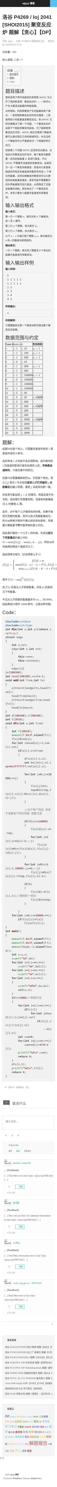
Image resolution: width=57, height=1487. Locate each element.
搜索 (42, 1427)
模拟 (27, 1437)
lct (26, 1417)
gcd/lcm (13, 1417)
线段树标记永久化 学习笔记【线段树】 (24, 1388)
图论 (36, 1421)
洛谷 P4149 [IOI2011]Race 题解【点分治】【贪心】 (29, 1357)
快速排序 (27, 1427)
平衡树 (21, 1427)
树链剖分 (11, 1437)
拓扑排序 (36, 1427)
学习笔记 (11, 1426)
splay (30, 1417)
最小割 (11, 1432)
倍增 (12, 1422)
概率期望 (19, 1437)
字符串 (46, 1421)
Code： (13, 81)
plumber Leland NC (22, 1163)
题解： (13, 78)
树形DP (28, 41)
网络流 (20, 1444)
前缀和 (18, 1421)
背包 (26, 1444)
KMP (18, 1417)
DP (22, 41)
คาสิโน (16, 1243)
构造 (25, 1432)
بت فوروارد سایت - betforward (27, 1283)
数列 (46, 1427)
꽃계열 (16, 1203)
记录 (11, 1451)
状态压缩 (34, 1437)
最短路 (18, 1432)
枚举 (31, 1431)
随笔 (29, 1451)
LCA (23, 1417)
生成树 (42, 1437)
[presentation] (26, 159)
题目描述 (14, 74)
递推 (24, 1451)
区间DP (25, 1422)
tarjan (35, 1416)
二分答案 (43, 1416)
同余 (31, 1422)
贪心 (43, 41)
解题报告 (36, 41)
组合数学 (12, 1444)
